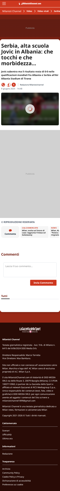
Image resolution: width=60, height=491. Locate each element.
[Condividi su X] (14, 85)
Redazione (7, 453)
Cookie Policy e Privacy (13, 476)
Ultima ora (7, 438)
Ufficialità (7, 434)
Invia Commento (43, 282)
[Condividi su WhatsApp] (3, 85)
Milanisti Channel (11, 11)
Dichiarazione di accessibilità (16, 480)
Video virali (43, 11)
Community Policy (11, 472)
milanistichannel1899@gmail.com (18, 400)
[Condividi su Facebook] (8, 85)
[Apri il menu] (4, 3)
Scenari (6, 430)
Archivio (6, 468)
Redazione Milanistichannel (32, 84)
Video (29, 11)
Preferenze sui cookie (12, 484)
